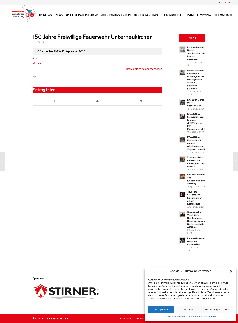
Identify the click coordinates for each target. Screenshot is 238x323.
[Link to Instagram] (140, 101)
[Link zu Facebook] (220, 2)
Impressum (210, 316)
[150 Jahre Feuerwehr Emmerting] (2, 161)
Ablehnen (188, 309)
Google (37, 63)
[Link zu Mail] (230, 2)
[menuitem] (46, 15)
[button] (231, 271)
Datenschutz (194, 316)
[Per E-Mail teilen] (97, 101)
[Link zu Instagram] (225, 2)
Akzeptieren (161, 309)
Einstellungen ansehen (218, 309)
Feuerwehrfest (40, 42)
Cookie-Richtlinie (175, 316)
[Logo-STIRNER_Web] (67, 302)
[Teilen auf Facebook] (54, 101)
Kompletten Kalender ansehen (145, 69)
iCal (35, 58)
